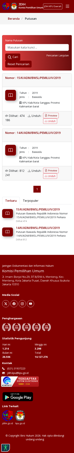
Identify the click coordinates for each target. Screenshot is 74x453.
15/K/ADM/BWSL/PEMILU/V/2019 (38, 209)
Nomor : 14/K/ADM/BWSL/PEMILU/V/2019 (33, 133)
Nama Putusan (14, 40)
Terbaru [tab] (11, 201)
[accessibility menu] (5, 448)
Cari (15, 57)
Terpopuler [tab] (30, 201)
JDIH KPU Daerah (52, 6)
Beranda (14, 19)
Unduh (51, 121)
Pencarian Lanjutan (57, 55)
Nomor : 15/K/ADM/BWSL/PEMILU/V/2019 (33, 78)
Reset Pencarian (18, 64)
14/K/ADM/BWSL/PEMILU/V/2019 (38, 228)
